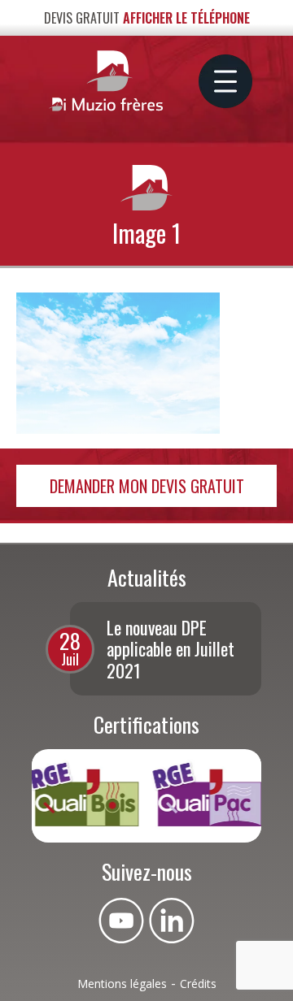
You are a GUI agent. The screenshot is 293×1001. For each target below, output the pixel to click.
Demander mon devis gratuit (147, 486)
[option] (165, 649)
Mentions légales (122, 983)
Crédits (198, 983)
